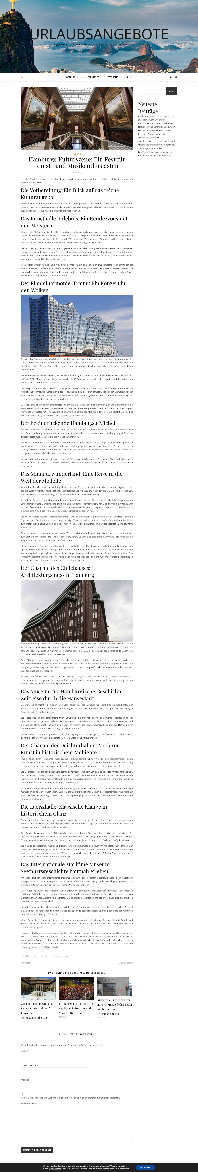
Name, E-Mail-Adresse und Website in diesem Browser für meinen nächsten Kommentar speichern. (70, 1097)
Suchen (171, 91)
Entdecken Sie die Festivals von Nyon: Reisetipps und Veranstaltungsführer (76, 1008)
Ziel (129, 77)
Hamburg (44, 956)
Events (76, 154)
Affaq (27, 962)
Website (25, 1079)
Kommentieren (28, 1103)
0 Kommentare (126, 962)
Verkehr (113, 77)
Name (24, 1050)
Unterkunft (92, 77)
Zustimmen (145, 1167)
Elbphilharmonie (29, 956)
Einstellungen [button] (55, 1168)
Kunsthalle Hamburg (61, 956)
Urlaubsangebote (99, 33)
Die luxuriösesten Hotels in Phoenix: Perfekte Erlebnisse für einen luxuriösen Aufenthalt (156, 134)
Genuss (70, 77)
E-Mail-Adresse (29, 1065)
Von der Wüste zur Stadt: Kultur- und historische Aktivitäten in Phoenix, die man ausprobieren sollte (156, 145)
